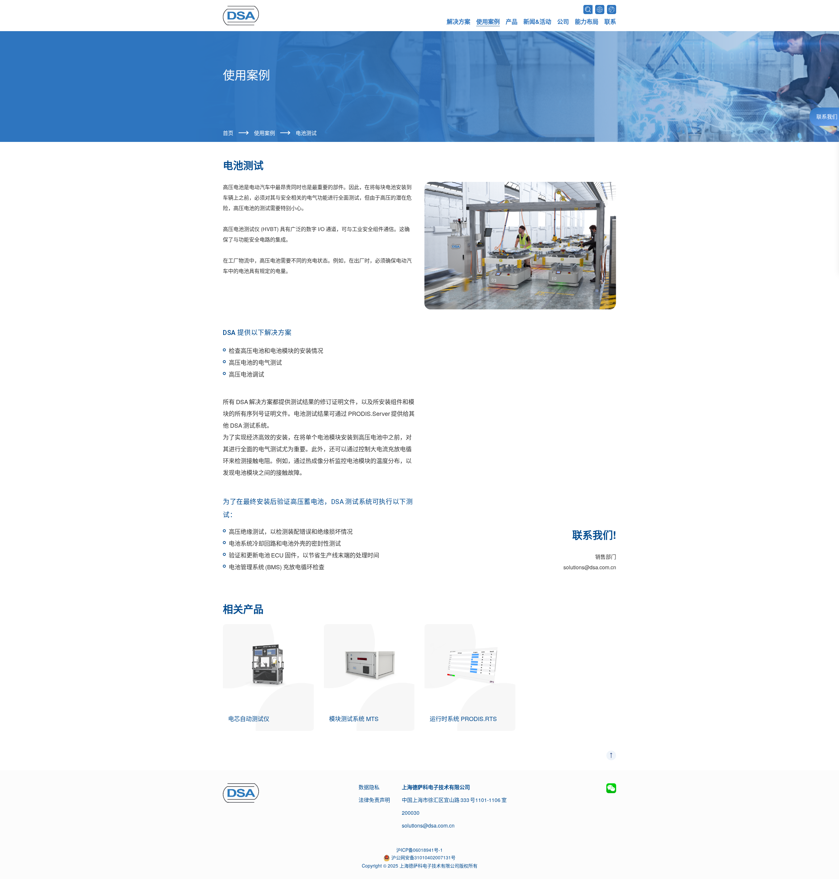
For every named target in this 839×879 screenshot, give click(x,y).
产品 (511, 21)
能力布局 (586, 21)
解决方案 (458, 21)
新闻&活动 (537, 21)
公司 (563, 21)
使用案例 (488, 21)
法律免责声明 (374, 800)
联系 (610, 21)
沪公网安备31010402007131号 (423, 857)
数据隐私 (369, 787)
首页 (228, 133)
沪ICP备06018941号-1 (419, 850)
